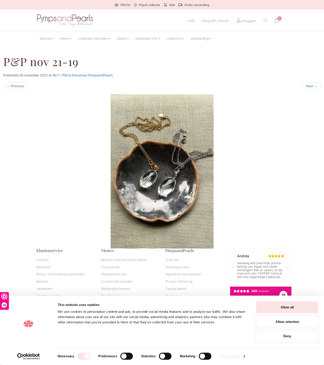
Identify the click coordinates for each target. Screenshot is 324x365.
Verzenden (44, 288)
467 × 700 (59, 75)
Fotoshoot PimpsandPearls (92, 75)
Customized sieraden (117, 281)
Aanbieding (199, 38)
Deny (287, 336)
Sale (171, 5)
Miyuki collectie (149, 5)
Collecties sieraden (93, 38)
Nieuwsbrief (110, 267)
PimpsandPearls (65, 20)
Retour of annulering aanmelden (60, 274)
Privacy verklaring (178, 281)
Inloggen (248, 21)
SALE (191, 20)
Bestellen (43, 267)
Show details (230, 356)
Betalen (42, 281)
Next (311, 86)
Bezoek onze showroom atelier (124, 260)
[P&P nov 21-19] (162, 171)
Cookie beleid (175, 288)
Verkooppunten (177, 267)
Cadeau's (174, 38)
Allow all (287, 307)
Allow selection (287, 322)
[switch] (126, 356)
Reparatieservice (113, 274)
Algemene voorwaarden (183, 274)
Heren (64, 38)
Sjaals (122, 38)
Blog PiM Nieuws (215, 20)
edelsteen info (146, 38)
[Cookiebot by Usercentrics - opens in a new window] (28, 356)
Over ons (172, 260)
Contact (42, 260)
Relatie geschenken (115, 288)
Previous (15, 86)
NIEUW (124, 5)
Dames (45, 38)
